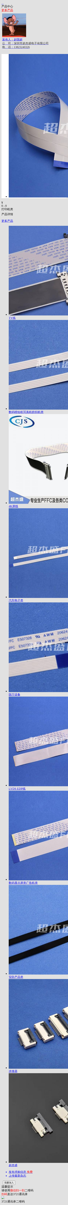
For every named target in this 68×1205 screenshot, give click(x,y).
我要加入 (9, 1182)
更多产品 (7, 10)
